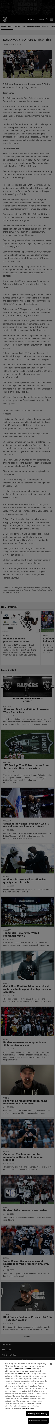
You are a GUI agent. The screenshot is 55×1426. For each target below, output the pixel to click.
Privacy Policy (23, 1373)
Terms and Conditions (22, 1368)
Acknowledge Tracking (38, 1421)
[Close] (51, 1364)
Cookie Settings (28, 1408)
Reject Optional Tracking (37, 1413)
